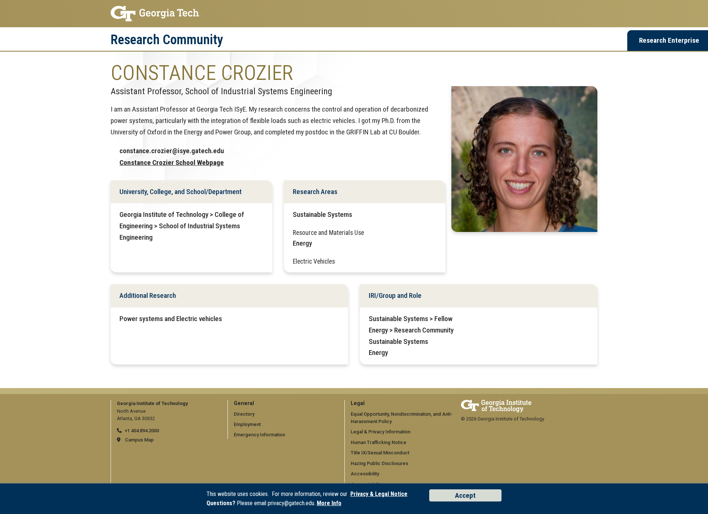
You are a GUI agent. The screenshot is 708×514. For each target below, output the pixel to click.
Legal (358, 403)
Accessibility (365, 473)
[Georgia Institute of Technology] (354, 13)
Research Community (167, 39)
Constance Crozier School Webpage (171, 162)
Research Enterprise (669, 40)
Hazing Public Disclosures (379, 463)
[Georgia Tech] (496, 403)
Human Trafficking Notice (378, 442)
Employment (247, 424)
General (244, 403)
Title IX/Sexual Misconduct (380, 452)
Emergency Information (259, 434)
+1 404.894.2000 (142, 430)
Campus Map (139, 440)
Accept (465, 495)
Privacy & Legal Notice (378, 493)
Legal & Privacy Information (380, 431)
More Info (329, 503)
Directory (244, 414)
